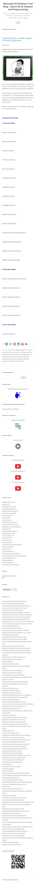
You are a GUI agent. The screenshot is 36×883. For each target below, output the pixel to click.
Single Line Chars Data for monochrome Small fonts (16, 617)
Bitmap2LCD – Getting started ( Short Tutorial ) (15, 608)
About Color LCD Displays (9, 795)
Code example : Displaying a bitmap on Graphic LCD (16, 755)
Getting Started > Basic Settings (10, 664)
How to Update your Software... (10, 409)
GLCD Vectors (6, 540)
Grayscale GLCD (20, 350)
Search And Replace (7, 661)
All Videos (4, 504)
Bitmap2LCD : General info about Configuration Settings (17, 826)
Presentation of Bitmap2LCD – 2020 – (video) (14, 637)
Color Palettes (6, 520)
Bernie (22, 361)
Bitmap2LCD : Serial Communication (12, 751)
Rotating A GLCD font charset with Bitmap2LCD (15, 681)
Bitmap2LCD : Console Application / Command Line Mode (18, 802)
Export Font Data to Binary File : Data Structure (15, 697)
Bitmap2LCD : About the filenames (11, 844)
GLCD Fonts (5, 538)
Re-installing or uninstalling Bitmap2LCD (13, 737)
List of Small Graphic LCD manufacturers (13, 759)
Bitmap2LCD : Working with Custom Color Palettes (16, 650)
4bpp (5, 354)
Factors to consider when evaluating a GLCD (14, 784)
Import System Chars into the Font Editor (13, 675)
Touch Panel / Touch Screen (9, 564)
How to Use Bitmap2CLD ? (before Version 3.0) (14, 831)
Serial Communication (8, 558)
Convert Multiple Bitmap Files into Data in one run (16, 811)
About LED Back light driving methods (12, 780)
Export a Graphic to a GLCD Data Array (12, 610)
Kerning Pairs (5, 549)
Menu (18, 22)
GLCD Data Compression (9, 531)
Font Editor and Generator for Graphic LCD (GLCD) (16, 612)
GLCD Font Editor (7, 535)
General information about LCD (10, 777)
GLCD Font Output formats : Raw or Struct (13, 706)
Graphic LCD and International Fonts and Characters (16, 735)
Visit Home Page (18, 440)
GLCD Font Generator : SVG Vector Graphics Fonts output (18, 621)
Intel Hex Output (7, 547)
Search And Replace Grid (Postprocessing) (13, 556)
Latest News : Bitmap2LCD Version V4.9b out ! (14, 601)
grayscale (26, 356)
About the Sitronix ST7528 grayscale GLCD (13, 657)
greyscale (4, 361)
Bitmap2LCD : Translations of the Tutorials (13, 719)
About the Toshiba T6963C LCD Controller (13, 742)
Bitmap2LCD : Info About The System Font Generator (16, 695)
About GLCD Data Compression (10, 699)
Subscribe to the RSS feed (9, 576)
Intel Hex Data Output (8, 730)
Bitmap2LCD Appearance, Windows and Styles (14, 724)
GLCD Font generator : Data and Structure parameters (17, 623)
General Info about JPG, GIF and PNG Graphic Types (16, 739)
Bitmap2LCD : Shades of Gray (10, 688)
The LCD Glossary (7, 764)
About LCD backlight (7, 771)
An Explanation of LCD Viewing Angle (12, 762)
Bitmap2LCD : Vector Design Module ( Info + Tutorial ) (16, 632)
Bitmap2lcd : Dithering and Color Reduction (14, 722)
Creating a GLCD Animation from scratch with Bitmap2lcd (17, 704)
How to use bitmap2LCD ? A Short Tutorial (13, 757)
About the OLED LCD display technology (13, 800)
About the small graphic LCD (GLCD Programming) (16, 773)
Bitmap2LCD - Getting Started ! (19, 389)
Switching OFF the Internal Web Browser (13, 829)
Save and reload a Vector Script (10, 733)
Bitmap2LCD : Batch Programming (11, 813)
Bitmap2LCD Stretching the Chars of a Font (14, 701)
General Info (5, 529)
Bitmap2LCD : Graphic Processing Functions (14, 815)
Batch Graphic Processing (9, 511)
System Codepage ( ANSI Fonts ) (11, 626)
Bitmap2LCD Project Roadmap (10, 842)
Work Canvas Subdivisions (9, 715)
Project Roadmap (7, 551)
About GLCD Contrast (8, 768)
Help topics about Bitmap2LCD (10, 544)
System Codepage (7, 562)
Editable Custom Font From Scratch (12, 672)
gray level (20, 356)
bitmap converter (16, 354)
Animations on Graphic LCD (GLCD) (11, 693)
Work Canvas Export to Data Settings (12, 659)
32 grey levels (15, 352)
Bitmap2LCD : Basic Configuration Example (14, 746)
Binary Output (6, 515)
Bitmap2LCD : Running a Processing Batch (13, 833)
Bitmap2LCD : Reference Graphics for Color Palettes (16, 648)
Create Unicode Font (19, 482)
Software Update (6, 560)
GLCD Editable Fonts (7, 533)
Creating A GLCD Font (8, 679)
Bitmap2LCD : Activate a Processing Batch (13, 835)
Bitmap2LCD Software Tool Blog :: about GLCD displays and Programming (18, 6)
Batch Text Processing (8, 513)
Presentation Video (19, 460)
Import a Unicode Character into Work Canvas (14, 717)
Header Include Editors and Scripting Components (16, 619)
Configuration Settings (8, 522)
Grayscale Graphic (18, 359)
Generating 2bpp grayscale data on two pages (14, 748)
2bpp (9, 352)
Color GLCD (5, 518)
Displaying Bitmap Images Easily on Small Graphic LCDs (17, 775)
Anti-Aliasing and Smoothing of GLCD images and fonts (17, 677)
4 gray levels (23, 352)
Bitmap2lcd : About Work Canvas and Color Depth (15, 744)
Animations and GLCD (8, 506)
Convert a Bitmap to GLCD (9, 524)
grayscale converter (7, 359)
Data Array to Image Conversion (11, 526)
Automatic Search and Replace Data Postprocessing (16, 606)
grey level (26, 359)
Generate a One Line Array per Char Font (13, 646)
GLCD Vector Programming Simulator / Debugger (15, 630)
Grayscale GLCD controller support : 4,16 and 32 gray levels (17, 39)
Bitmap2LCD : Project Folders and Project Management (17, 614)
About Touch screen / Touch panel (11, 766)
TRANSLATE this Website (18, 420)
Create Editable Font (19, 471)
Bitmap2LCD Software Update (10, 635)
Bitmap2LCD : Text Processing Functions (13, 809)
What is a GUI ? (6, 786)
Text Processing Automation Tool (11, 708)
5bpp (9, 354)
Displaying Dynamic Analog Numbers (12, 753)
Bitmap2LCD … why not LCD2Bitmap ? (12, 670)
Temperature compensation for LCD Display (14, 797)
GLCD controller (12, 356)
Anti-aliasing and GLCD (8, 509)
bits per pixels (25, 354)
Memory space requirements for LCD (12, 788)
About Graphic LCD (7, 502)
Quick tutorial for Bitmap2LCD (10, 553)
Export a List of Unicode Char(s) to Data (13, 603)
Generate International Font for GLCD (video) (14, 639)
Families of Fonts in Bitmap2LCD (11, 690)
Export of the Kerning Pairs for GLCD (12, 628)
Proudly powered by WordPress (10, 879)
